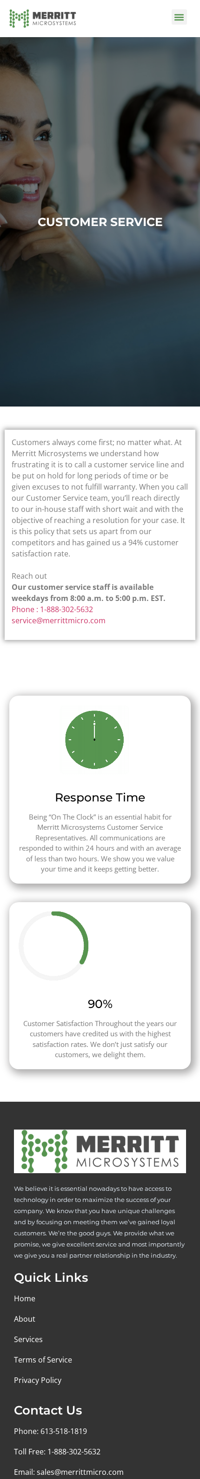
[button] (179, 17)
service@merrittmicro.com (59, 620)
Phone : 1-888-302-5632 (52, 609)
